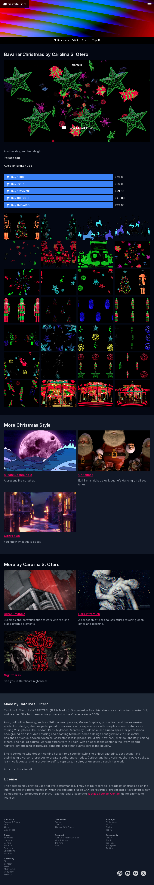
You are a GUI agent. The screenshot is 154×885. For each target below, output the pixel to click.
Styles (86, 40)
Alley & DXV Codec (64, 827)
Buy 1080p (18, 177)
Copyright (9, 872)
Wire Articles (61, 840)
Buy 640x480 (20, 205)
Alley (6, 827)
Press (6, 866)
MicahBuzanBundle (18, 475)
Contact (115, 793)
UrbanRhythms (14, 614)
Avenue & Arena (12, 822)
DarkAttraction (89, 614)
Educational (10, 851)
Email (57, 845)
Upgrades (9, 840)
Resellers (8, 848)
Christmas (85, 475)
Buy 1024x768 (20, 191)
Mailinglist (9, 869)
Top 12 (96, 40)
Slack (108, 840)
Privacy (8, 874)
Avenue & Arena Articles (67, 838)
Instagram (111, 845)
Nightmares (12, 675)
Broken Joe (24, 165)
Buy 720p (17, 184)
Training (59, 843)
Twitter (109, 848)
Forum (109, 838)
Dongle (7, 843)
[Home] (14, 4)
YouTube (110, 843)
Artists (75, 40)
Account (8, 853)
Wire (6, 824)
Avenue (58, 824)
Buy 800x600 (19, 198)
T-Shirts (8, 845)
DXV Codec (9, 830)
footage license (98, 793)
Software (8, 838)
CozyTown (12, 536)
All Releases (61, 40)
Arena (58, 822)
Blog (6, 861)
